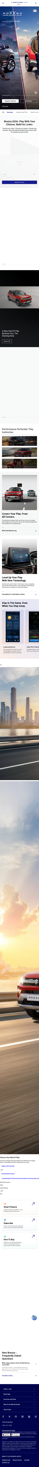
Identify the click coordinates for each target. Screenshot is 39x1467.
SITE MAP (26, 1460)
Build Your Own (19, 182)
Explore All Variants (8, 1166)
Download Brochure (8, 1174)
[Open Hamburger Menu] (3, 112)
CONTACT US (5, 1462)
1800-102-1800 (7, 1425)
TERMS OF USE (6, 1460)
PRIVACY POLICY (17, 1460)
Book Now (28, 101)
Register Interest (10, 101)
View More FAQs (7, 1375)
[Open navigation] (3, 3)
